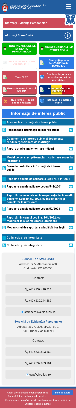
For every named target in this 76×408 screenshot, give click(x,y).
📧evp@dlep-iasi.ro (38, 374)
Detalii (47, 403)
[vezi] (71, 130)
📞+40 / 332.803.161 (38, 363)
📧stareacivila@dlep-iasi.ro (38, 312)
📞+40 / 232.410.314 (38, 289)
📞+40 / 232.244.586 (38, 300)
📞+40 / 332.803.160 (38, 351)
